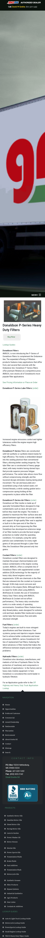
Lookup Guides (9, 345)
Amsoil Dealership (12, 721)
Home (7, 704)
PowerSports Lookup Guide (15, 927)
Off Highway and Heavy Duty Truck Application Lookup (20, 685)
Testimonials (10, 726)
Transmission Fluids (14, 856)
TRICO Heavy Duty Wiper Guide (17, 935)
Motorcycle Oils (13, 874)
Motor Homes (12, 841)
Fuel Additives (12, 865)
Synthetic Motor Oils (14, 815)
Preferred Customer (12, 713)
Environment (10, 734)
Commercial (10, 717)
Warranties (9, 730)
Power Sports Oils (13, 852)
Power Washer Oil (13, 837)
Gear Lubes (11, 901)
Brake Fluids (11, 861)
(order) (35, 388)
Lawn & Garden (13, 833)
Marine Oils (11, 847)
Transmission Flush (14, 869)
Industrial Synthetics (14, 893)
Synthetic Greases (13, 880)
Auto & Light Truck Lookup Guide (18, 918)
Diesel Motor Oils (13, 824)
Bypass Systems (13, 888)
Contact (8, 743)
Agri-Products (12, 897)
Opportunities (10, 708)
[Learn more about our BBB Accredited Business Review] (22, 793)
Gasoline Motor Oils (14, 820)
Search (7, 752)
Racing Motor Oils (14, 828)
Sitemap (8, 748)
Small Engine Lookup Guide (15, 931)
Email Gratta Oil (13, 777)
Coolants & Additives (15, 906)
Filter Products (12, 884)
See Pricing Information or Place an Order (20, 382)
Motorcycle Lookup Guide (15, 922)
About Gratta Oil (11, 739)
